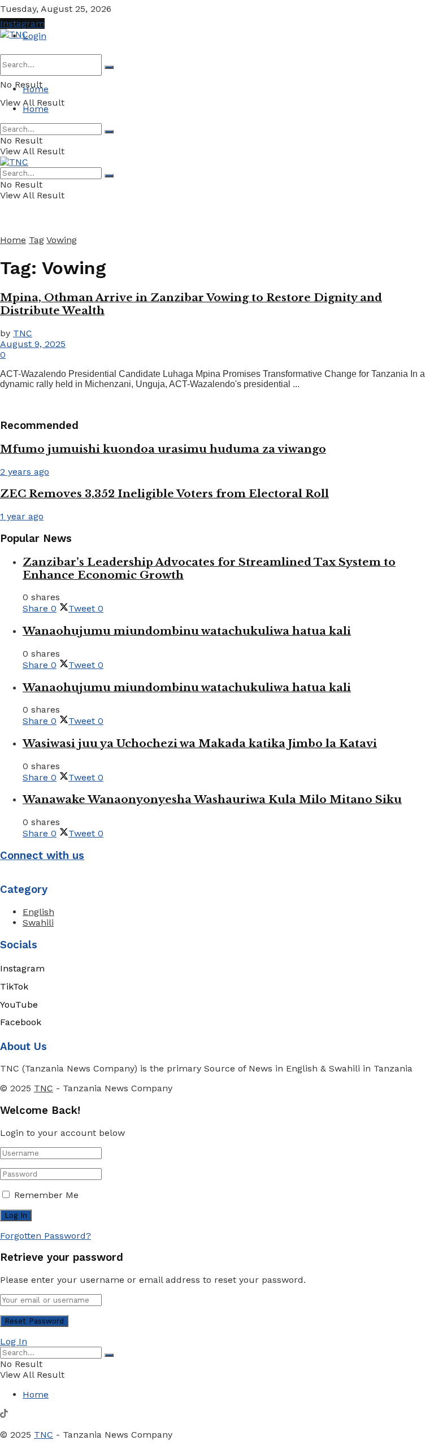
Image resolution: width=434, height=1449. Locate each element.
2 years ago (24, 471)
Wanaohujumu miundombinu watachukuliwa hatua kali (187, 630)
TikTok (14, 986)
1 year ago (22, 516)
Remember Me (46, 1195)
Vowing (61, 240)
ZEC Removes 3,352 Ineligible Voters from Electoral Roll (164, 493)
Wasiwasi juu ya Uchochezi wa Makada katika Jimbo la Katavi (200, 743)
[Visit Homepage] (14, 34)
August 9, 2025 (33, 344)
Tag (36, 240)
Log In (13, 1341)
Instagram (22, 23)
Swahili (38, 922)
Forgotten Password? (45, 1235)
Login (34, 36)
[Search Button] (109, 67)
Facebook (20, 1022)
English (38, 911)
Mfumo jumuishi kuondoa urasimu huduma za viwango (163, 448)
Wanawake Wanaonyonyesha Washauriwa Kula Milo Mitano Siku (212, 799)
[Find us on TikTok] (4, 1414)
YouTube (19, 1004)
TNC (22, 333)
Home (36, 89)
